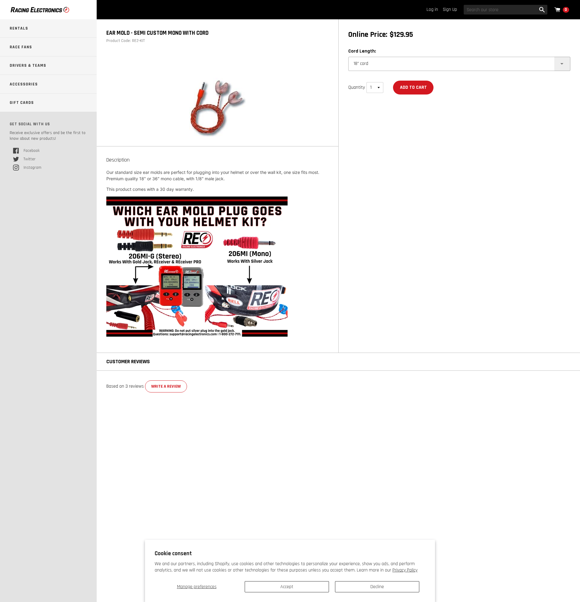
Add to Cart (413, 87)
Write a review (166, 386)
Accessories (24, 84)
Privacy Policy (404, 570)
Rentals (19, 28)
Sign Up (450, 9)
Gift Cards (22, 102)
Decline (377, 587)
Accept (286, 587)
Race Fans (21, 47)
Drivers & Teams (28, 65)
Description (118, 160)
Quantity (356, 87)
